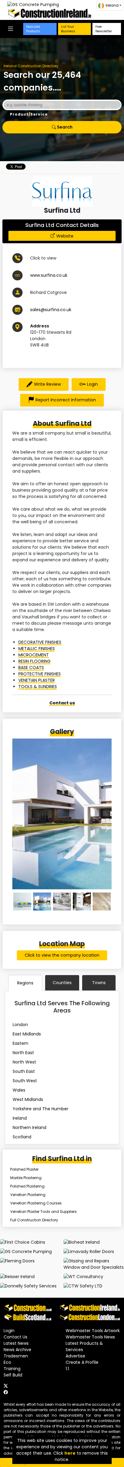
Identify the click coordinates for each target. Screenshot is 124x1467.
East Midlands (27, 1034)
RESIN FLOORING (34, 661)
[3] (82, 901)
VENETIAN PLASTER (36, 680)
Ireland (20, 1118)
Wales (19, 1090)
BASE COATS (31, 668)
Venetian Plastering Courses (36, 1203)
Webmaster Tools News (90, 1337)
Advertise (75, 1356)
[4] (102, 901)
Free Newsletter (103, 28)
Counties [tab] (62, 983)
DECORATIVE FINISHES (39, 642)
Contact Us (15, 1337)
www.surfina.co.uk (48, 275)
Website (64, 236)
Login (92, 384)
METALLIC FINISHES (36, 649)
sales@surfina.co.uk (50, 310)
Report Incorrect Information (66, 400)
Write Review (47, 384)
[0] (22, 901)
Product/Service (29, 114)
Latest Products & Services (84, 1346)
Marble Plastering (26, 1177)
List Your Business (68, 28)
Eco (7, 1362)
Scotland (22, 1137)
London (20, 1025)
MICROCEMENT (33, 655)
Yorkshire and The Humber (40, 1109)
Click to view (43, 258)
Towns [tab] (99, 983)
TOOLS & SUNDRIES (37, 687)
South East (24, 1071)
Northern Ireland (29, 1127)
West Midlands (28, 1099)
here (70, 1453)
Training (12, 1369)
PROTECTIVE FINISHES (39, 674)
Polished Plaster (24, 1169)
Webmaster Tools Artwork (93, 1331)
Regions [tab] (25, 983)
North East (23, 1053)
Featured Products (33, 28)
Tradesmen (16, 1356)
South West (25, 1081)
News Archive (17, 1350)
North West (24, 1062)
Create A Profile (82, 1362)
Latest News (16, 1343)
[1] (42, 901)
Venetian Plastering (27, 1194)
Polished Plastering (27, 1186)
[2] (62, 901)
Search (64, 127)
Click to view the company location (62, 955)
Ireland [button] (112, 5)
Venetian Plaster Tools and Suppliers (43, 1211)
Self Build (13, 1375)
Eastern (20, 1043)
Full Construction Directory (34, 1220)
